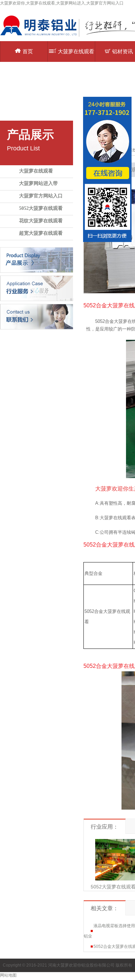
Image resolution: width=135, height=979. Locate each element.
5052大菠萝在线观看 (41, 208)
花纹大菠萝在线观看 (41, 220)
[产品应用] (36, 288)
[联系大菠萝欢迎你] (36, 316)
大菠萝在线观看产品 (76, 55)
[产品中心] (36, 259)
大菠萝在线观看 (36, 171)
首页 (27, 51)
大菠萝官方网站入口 (41, 195)
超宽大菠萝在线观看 (41, 233)
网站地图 (8, 975)
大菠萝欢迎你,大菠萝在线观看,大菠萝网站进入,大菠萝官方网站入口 (62, 3)
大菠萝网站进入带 (38, 183)
